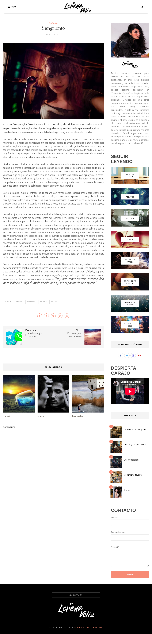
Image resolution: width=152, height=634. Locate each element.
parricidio (31, 302)
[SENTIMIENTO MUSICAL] (130, 290)
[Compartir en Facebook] (39, 315)
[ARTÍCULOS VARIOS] (130, 268)
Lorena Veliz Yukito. (88, 628)
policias (43, 302)
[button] (12, 6)
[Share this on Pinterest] (53, 315)
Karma (127, 490)
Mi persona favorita (133, 474)
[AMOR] (130, 247)
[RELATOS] (130, 204)
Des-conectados (132, 459)
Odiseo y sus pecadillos (135, 444)
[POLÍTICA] (130, 226)
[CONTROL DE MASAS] (130, 311)
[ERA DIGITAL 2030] (130, 332)
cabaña (53, 23)
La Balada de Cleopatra (135, 429)
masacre (19, 302)
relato (54, 302)
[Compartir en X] (46, 315)
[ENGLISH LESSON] (130, 183)
